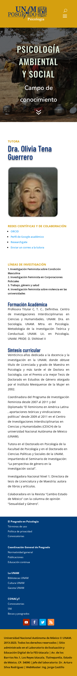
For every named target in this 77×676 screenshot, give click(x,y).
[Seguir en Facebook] (34, 622)
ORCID (15, 231)
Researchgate (19, 242)
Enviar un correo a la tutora (27, 247)
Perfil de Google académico (27, 236)
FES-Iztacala (41, 652)
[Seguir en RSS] (51, 622)
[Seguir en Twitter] (42, 622)
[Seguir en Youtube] (26, 622)
